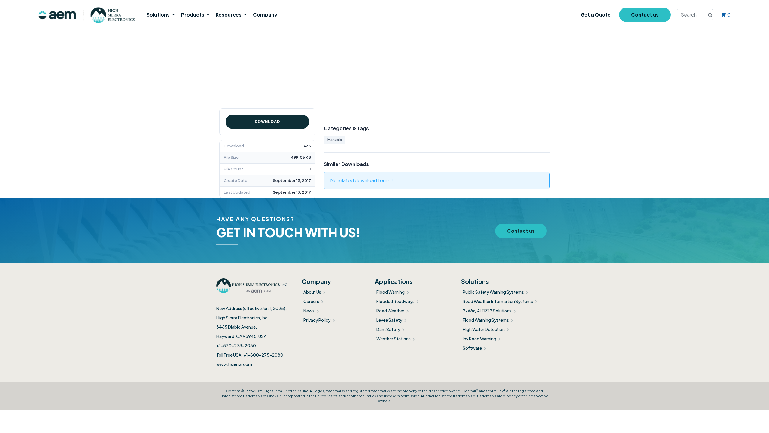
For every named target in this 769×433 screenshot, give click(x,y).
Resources (229, 14)
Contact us (645, 14)
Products (192, 14)
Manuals (334, 139)
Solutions (158, 14)
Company (265, 14)
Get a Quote (596, 14)
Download (267, 121)
